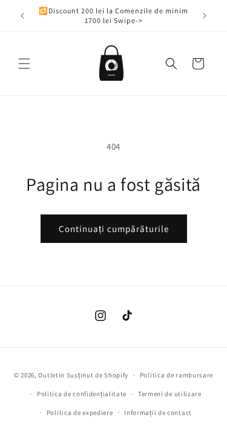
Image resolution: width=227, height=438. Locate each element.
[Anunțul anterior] (22, 15)
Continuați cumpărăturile (114, 228)
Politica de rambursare (176, 375)
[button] (24, 63)
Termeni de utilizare (170, 394)
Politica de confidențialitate (82, 394)
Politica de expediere (80, 412)
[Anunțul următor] (204, 15)
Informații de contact (158, 412)
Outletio (51, 375)
